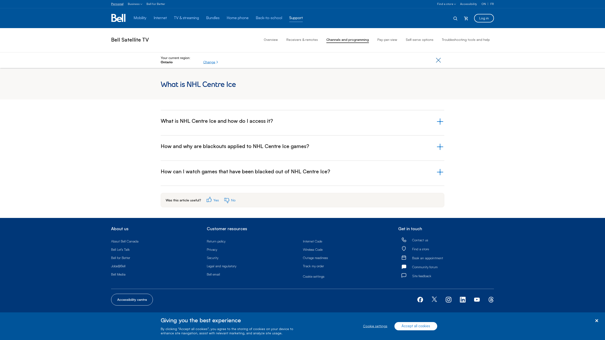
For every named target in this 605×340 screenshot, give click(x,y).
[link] (404, 240)
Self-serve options (419, 40)
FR (492, 4)
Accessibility (468, 4)
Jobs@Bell (118, 266)
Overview (271, 40)
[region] (302, 326)
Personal (117, 4)
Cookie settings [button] (313, 276)
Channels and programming (347, 40)
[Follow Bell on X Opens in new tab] (434, 300)
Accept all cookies (416, 326)
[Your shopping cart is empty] (466, 18)
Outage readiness (315, 258)
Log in (484, 18)
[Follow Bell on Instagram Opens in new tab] (448, 299)
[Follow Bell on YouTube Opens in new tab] (477, 299)
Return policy (216, 241)
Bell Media (118, 274)
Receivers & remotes (302, 40)
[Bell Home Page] (118, 18)
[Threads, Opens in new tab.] (491, 299)
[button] (210, 62)
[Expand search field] (455, 18)
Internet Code (312, 241)
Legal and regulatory (221, 266)
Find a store (445, 4)
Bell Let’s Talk (120, 249)
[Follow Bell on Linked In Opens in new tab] (463, 299)
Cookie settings (375, 326)
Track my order (313, 266)
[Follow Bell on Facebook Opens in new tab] (420, 299)
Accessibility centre (132, 300)
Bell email (213, 274)
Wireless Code (313, 249)
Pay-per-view (387, 40)
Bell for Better (156, 4)
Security (212, 258)
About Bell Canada (124, 241)
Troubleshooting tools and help (466, 40)
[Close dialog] (596, 320)
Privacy (212, 249)
